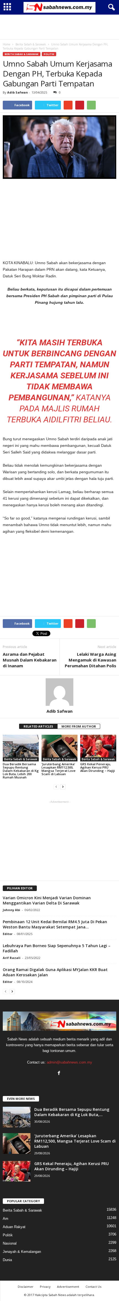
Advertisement (68, 1286)
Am (5, 1219)
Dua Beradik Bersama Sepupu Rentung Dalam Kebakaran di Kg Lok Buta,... (71, 1112)
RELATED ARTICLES (38, 726)
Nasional (10, 1243)
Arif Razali (11, 958)
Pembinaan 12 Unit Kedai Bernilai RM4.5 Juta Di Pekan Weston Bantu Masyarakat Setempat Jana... (55, 924)
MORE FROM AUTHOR (78, 726)
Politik (49, 54)
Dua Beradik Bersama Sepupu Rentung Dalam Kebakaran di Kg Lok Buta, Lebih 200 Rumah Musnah (21, 770)
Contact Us (93, 1286)
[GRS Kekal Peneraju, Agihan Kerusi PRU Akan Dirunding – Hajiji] (98, 748)
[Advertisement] (59, 27)
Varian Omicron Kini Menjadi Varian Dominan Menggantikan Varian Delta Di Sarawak (47, 900)
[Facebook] (60, 1074)
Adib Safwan (17, 92)
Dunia (7, 1260)
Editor (7, 934)
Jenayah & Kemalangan (22, 1252)
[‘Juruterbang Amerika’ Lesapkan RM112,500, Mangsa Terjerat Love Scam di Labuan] (59, 748)
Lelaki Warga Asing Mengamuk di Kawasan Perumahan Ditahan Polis (90, 659)
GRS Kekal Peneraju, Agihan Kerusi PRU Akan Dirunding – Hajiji (97, 767)
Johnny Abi (11, 910)
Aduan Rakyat (14, 1227)
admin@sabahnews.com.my (69, 1062)
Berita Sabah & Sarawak (21, 54)
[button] (110, 7)
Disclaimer (25, 1286)
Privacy (45, 1286)
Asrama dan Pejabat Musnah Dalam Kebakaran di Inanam (29, 659)
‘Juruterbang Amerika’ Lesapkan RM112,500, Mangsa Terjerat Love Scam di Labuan (59, 769)
